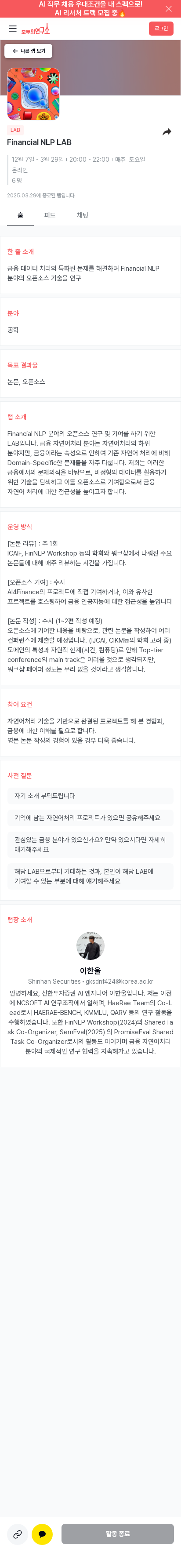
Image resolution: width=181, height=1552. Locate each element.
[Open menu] (12, 28)
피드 (50, 215)
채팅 (82, 215)
